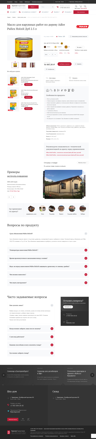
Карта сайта (73, 436)
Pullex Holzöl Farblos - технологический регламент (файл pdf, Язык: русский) (65, 155)
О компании (9, 1)
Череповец (83, 8)
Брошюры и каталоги (64, 436)
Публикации (27, 1)
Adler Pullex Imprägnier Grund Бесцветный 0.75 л (28, 78)
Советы (21, 1)
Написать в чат (70, 323)
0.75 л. (61, 53)
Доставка (52, 78)
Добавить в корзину (64, 64)
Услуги (16, 1)
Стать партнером (81, 12)
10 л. (69, 53)
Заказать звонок (13, 419)
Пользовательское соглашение (36, 436)
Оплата (74, 78)
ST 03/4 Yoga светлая (15, 191)
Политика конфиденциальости (51, 436)
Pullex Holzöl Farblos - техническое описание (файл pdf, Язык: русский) (63, 152)
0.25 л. (76, 53)
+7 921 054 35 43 (65, 8)
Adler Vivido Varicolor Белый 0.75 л (29, 103)
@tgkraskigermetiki (15, 412)
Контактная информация (37, 1)
